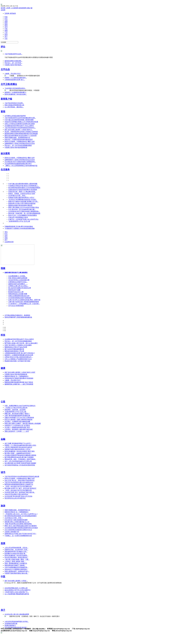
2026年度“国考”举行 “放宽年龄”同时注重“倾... (20, 492)
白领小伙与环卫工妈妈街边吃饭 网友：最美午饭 (24, 300)
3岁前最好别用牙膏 (11, 623)
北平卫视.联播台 (9, 84)
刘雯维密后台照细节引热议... (18, 282)
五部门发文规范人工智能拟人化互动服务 (18, 345)
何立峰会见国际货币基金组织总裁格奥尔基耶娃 (20, 455)
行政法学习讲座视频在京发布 (18, 217)
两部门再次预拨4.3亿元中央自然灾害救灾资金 (23, 207)
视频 (3, 268)
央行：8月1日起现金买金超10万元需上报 (18, 461)
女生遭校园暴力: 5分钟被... (17, 276)
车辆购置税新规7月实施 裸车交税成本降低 (19, 226)
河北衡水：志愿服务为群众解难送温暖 (17, 421)
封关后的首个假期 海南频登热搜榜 (16, 520)
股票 (3, 543)
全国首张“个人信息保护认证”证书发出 (17, 425)
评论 (3, 46)
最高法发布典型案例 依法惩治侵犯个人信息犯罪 (21, 135)
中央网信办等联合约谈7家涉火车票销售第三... (23, 185)
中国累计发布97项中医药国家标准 (16, 147)
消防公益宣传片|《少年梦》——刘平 (17, 431)
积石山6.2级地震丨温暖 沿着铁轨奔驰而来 (18, 419)
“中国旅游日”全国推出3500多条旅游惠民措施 (20, 228)
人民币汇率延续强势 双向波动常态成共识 (18, 447)
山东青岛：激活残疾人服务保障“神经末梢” (19, 429)
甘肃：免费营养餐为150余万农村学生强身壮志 (20, 405)
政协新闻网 (22, 8)
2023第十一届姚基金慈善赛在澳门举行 (17, 427)
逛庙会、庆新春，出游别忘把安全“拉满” (21, 193)
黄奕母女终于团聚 (14, 290)
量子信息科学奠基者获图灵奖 (14, 349)
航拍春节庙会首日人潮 (15, 292)
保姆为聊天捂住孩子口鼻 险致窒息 (16, 272)
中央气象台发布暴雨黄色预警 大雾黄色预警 (19, 120)
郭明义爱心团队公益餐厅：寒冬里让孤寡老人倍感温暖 (23, 423)
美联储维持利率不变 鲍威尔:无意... (16, 551)
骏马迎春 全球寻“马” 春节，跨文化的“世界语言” (21, 488)
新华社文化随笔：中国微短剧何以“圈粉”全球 (20, 141)
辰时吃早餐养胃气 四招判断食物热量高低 (18, 317)
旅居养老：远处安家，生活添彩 (15, 409)
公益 (3, 401)
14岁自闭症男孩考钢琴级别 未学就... (17, 621)
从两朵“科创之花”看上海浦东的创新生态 (19, 357)
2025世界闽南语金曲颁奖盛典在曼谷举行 (18, 163)
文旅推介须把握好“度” (12, 531)
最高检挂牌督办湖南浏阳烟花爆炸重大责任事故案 (21, 133)
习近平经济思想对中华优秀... (14, 103)
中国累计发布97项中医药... (13, 65)
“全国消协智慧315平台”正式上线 (19, 221)
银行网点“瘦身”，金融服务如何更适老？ (18, 453)
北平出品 (5, 69)
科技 (3, 335)
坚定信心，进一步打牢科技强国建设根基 (18, 145)
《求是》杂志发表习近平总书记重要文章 (18, 486)
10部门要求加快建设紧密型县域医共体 (17, 415)
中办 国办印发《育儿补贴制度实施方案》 (22, 209)
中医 (3, 576)
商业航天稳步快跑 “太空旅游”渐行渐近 (17, 361)
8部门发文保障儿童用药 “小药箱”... (16, 581)
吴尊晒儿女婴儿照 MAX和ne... (18, 286)
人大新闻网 (14, 8)
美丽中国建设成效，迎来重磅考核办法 (17, 137)
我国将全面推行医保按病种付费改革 (20, 205)
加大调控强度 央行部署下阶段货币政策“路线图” (20, 463)
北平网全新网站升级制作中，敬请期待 (17, 315)
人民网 (8, 8)
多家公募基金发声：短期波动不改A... (17, 571)
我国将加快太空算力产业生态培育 (16, 347)
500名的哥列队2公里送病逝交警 (18, 280)
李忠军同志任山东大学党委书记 (15, 498)
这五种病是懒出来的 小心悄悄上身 (16, 588)
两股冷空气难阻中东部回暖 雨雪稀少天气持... (23, 201)
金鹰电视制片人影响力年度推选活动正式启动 (20, 143)
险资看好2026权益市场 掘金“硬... (15, 553)
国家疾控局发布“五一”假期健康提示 (16, 376)
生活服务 (5, 169)
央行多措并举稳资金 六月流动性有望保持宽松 (20, 465)
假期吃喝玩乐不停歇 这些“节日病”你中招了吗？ (20, 533)
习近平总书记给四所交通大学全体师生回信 (19, 482)
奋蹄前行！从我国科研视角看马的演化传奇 (19, 355)
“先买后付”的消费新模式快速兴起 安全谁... (22, 199)
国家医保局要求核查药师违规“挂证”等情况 (19, 382)
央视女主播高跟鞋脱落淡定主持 (18, 296)
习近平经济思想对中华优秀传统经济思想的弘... (20, 127)
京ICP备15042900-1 (38, 628)
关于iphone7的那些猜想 (16, 305)
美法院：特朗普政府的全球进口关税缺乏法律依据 (21, 131)
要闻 (3, 111)
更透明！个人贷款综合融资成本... (16, 77)
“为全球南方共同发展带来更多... (15, 88)
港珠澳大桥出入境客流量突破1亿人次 (17, 522)
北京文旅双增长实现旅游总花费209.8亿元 (18, 529)
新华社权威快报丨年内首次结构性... (16, 555)
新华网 (3, 8)
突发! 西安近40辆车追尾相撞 (17, 278)
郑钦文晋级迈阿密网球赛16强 (14, 105)
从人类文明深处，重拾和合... (14, 107)
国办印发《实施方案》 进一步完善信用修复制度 (24, 213)
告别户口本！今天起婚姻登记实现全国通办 (22, 215)
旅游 (3, 505)
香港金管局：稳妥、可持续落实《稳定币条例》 (20, 459)
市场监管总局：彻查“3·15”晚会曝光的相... (22, 191)
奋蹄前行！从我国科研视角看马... (16, 92)
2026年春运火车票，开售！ (17, 195)
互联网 (3, 10)
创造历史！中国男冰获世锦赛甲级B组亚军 (19, 139)
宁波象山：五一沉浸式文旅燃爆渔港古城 (18, 535)
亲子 (3, 610)
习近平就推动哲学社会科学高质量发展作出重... (20, 118)
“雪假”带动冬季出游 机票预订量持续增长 (18, 524)
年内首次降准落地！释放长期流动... (16, 557)
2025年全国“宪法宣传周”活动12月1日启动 (18, 496)
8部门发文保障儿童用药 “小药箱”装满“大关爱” (20, 372)
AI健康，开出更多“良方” (13, 73)
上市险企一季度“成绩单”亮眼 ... (15, 561)
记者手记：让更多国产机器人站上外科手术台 (23, 219)
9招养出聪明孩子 (10, 625)
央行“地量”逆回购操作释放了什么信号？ (18, 443)
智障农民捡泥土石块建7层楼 (17, 294)
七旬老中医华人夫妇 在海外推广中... (17, 592)
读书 (3, 472)
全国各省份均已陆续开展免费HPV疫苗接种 (22, 189)
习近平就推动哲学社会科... (13, 54)
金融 (3, 439)
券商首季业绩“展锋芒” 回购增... (15, 565)
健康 (3, 368)
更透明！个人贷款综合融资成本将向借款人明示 (20, 445)
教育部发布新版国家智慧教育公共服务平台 (19, 484)
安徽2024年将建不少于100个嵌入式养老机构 (19, 417)
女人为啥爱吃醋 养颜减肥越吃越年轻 (17, 594)
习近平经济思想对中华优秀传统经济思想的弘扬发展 (22, 476)
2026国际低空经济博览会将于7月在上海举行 (19, 125)
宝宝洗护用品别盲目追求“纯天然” (16, 627)
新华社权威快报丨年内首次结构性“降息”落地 (20, 451)
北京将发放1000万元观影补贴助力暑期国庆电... (20, 161)
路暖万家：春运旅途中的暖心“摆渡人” (17, 413)
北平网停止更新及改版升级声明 (15, 116)
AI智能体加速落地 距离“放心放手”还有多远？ (20, 353)
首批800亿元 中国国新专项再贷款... (16, 569)
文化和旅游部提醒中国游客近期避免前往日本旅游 (21, 528)
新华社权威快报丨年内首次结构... (16, 94)
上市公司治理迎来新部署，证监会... (16, 547)
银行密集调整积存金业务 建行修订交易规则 (19, 457)
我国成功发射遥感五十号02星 (14, 351)
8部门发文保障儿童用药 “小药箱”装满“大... (19, 129)
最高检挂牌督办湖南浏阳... (13, 61)
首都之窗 (29, 8)
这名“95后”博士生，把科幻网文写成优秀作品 (20, 480)
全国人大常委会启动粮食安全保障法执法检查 (20, 124)
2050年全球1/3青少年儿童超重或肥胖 (17, 614)
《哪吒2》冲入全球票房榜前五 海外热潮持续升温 (21, 165)
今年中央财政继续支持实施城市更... (16, 567)
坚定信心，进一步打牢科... (13, 63)
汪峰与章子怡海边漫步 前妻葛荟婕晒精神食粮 (23, 301)
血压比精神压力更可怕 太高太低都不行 (18, 590)
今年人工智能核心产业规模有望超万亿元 (18, 359)
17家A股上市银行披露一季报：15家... (17, 559)
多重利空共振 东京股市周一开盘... (16, 549)
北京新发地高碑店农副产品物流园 (19, 298)
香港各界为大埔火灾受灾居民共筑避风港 (21, 203)
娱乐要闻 (5, 153)
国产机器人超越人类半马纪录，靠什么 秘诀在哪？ (21, 343)
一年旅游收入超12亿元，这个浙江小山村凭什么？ (21, 514)
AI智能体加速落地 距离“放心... (15, 79)
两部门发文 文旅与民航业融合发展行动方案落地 (21, 526)
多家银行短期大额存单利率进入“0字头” (21, 197)
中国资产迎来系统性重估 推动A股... (16, 573)
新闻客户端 (6, 99)
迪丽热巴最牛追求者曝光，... (18, 284)
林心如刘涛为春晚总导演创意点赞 (19, 288)
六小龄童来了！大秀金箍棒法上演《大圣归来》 (24, 303)
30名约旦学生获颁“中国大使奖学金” (16, 494)
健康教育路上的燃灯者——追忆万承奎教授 (19, 384)
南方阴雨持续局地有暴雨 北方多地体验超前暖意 (24, 187)
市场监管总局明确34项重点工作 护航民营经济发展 (21, 122)
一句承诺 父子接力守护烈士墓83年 (16, 407)
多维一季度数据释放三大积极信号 (16, 563)
